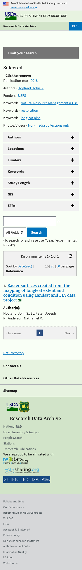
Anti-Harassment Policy (17, 546)
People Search (13, 438)
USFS (22, 95)
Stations (9, 443)
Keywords (16, 171)
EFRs (12, 205)
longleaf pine (30, 117)
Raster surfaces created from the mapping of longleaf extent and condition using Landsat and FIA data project (39, 293)
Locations (16, 148)
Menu (75, 26)
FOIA (6, 524)
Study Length (19, 182)
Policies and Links (13, 501)
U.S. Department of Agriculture (42, 16)
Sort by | (20, 268)
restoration (29, 110)
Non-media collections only (49, 125)
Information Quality (15, 552)
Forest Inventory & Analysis (21, 432)
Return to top (13, 352)
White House (10, 563)
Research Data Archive (19, 26)
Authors (14, 137)
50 (58, 266)
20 (52, 266)
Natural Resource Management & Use (49, 102)
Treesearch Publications (19, 449)
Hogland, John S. (31, 88)
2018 (34, 80)
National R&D (12, 426)
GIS (10, 194)
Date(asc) (24, 266)
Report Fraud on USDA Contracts (22, 512)
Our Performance (13, 507)
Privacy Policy (11, 535)
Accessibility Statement (16, 529)
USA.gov (8, 557)
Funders (14, 160)
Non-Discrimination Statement (21, 541)
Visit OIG (8, 518)
